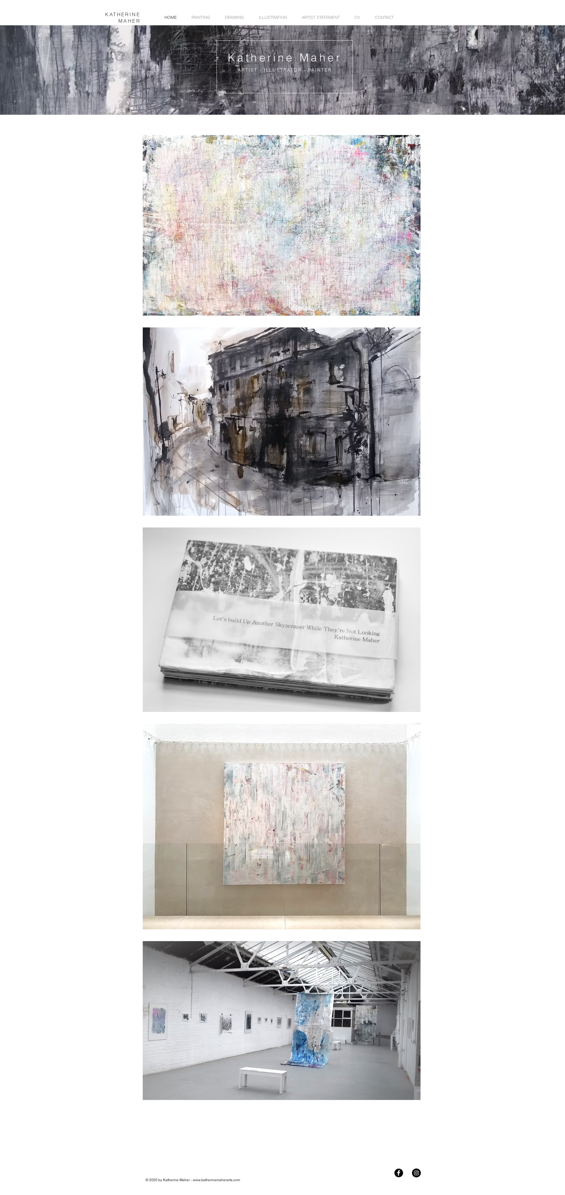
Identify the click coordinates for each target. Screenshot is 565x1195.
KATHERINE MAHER (122, 17)
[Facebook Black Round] (398, 1173)
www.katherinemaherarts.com (216, 1180)
